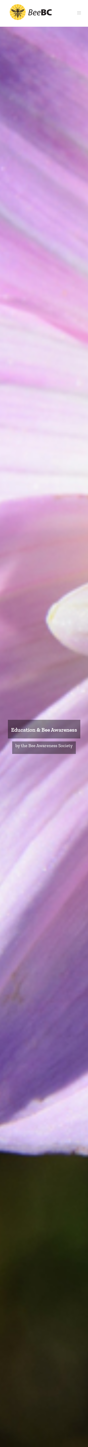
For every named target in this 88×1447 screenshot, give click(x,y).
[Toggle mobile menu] (79, 13)
